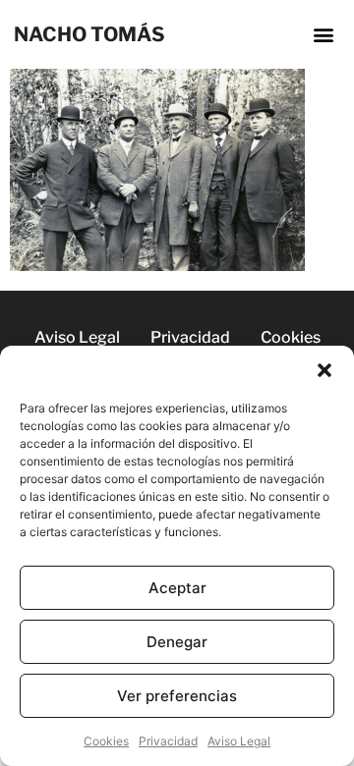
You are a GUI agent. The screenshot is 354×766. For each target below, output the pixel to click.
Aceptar (177, 587)
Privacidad (168, 741)
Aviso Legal (238, 741)
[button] (324, 370)
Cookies (106, 741)
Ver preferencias (177, 695)
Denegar (177, 641)
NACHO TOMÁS (89, 34)
